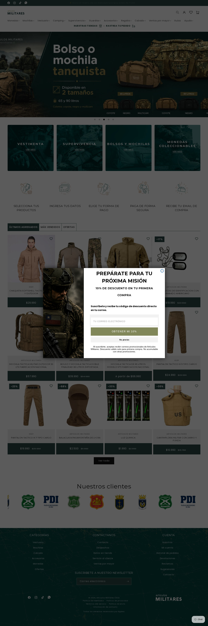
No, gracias (124, 340)
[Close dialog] (162, 270)
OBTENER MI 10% (124, 331)
